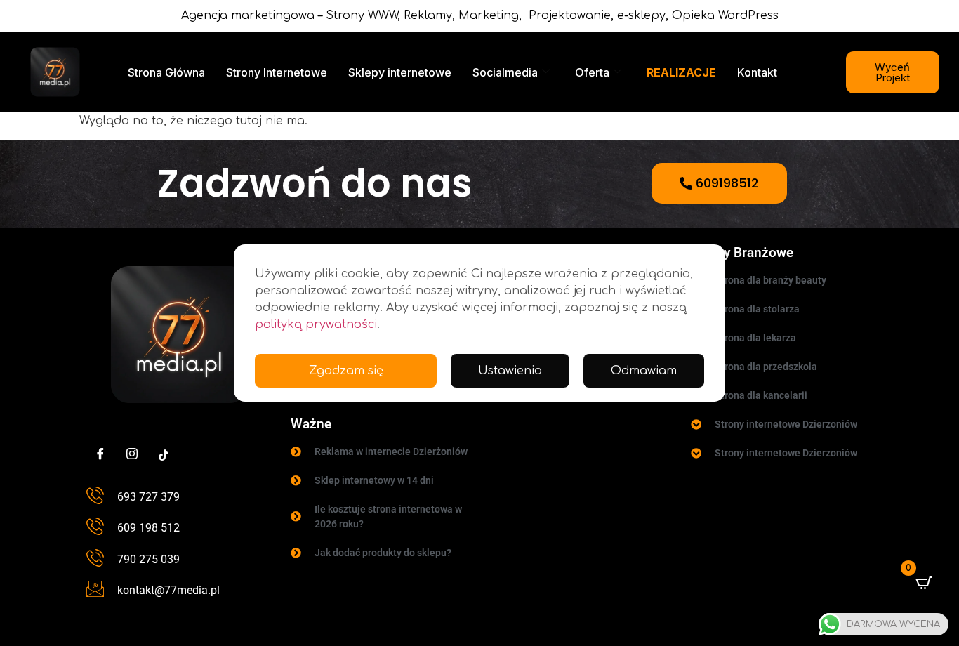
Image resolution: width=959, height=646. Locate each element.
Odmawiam (644, 370)
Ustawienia (510, 370)
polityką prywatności (316, 324)
